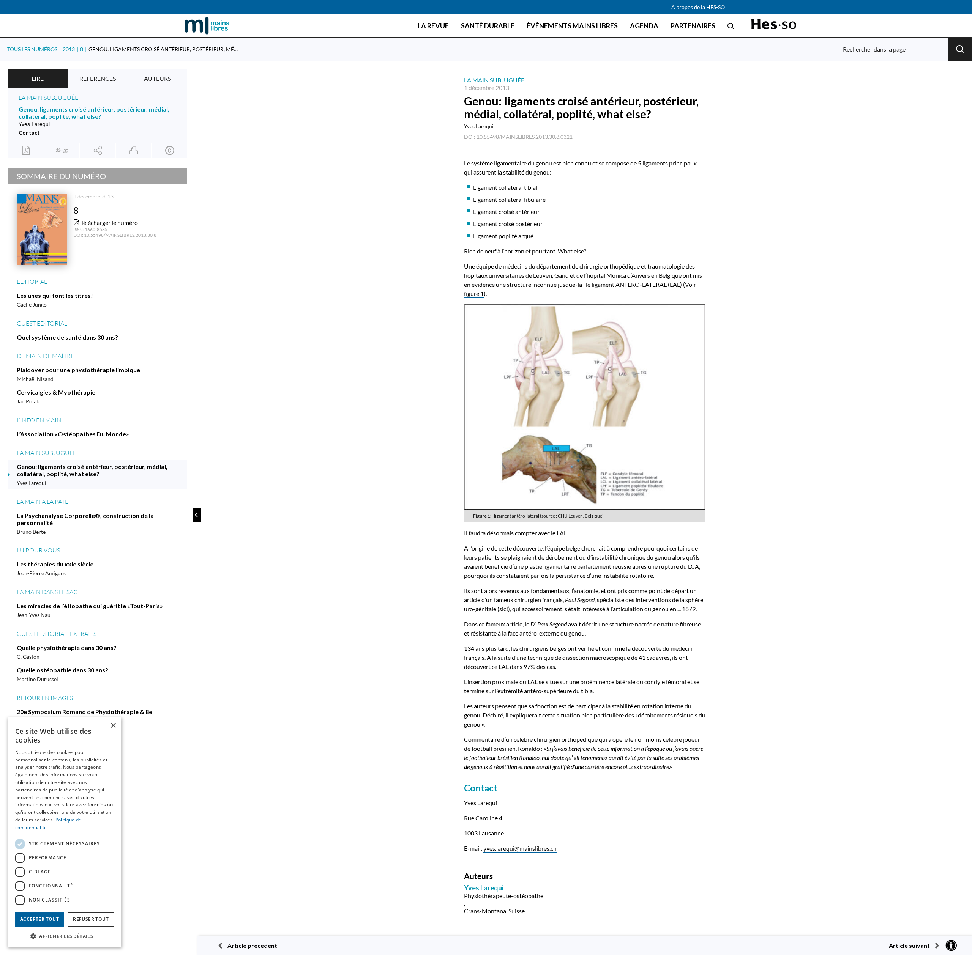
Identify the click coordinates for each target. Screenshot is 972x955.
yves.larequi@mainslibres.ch (520, 848)
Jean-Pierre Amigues (41, 573)
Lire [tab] (38, 78)
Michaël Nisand (35, 379)
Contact (29, 132)
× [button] (113, 725)
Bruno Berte (31, 532)
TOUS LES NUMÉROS (32, 49)
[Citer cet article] (62, 150)
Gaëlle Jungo (32, 304)
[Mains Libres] (207, 25)
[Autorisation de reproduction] (169, 150)
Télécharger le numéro (108, 222)
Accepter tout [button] (39, 919)
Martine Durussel (37, 679)
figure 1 (474, 293)
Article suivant (909, 945)
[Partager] (97, 150)
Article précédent (252, 945)
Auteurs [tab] (157, 78)
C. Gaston (28, 656)
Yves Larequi (479, 126)
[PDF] (26, 150)
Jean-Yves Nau (33, 615)
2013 (69, 49)
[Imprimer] (133, 150)
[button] (64, 935)
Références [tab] (97, 78)
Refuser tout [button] (91, 919)
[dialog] (65, 832)
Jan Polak (28, 401)
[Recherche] (730, 25)
